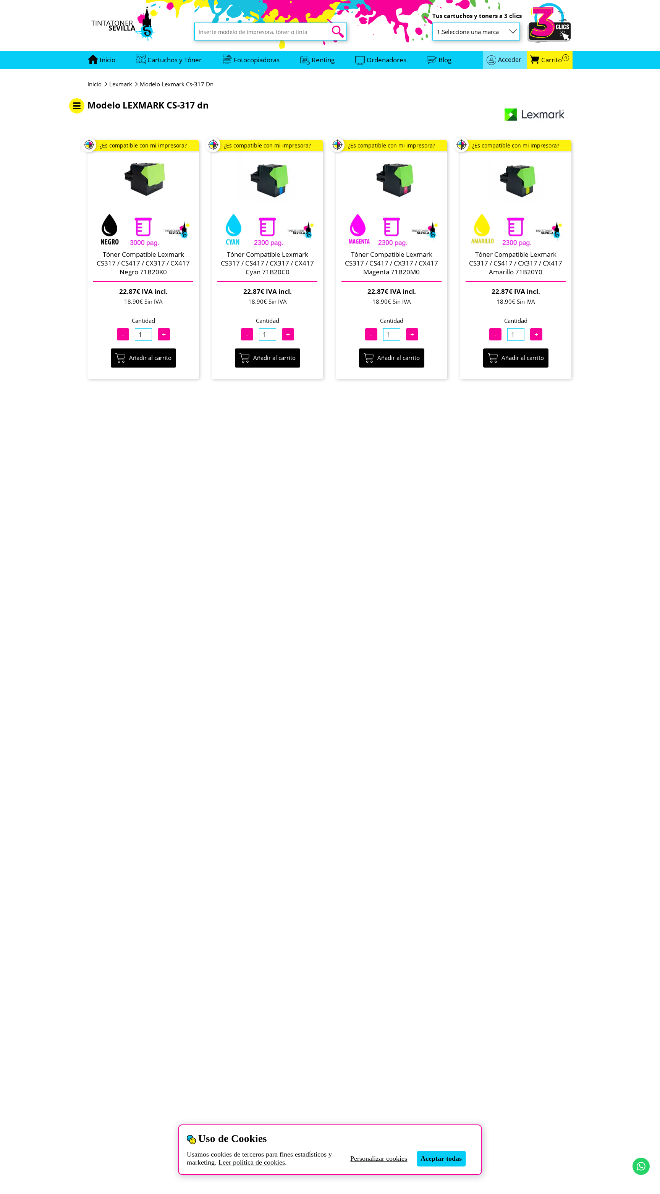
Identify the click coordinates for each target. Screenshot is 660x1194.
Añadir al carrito (150, 357)
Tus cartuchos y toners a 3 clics (477, 15)
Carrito (554, 59)
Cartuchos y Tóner (174, 59)
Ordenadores (386, 59)
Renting (323, 59)
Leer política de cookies (251, 1162)
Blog (444, 59)
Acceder (509, 59)
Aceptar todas (441, 1158)
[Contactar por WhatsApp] (641, 1166)
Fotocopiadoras (257, 59)
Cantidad (143, 320)
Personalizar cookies (378, 1158)
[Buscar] (338, 32)
